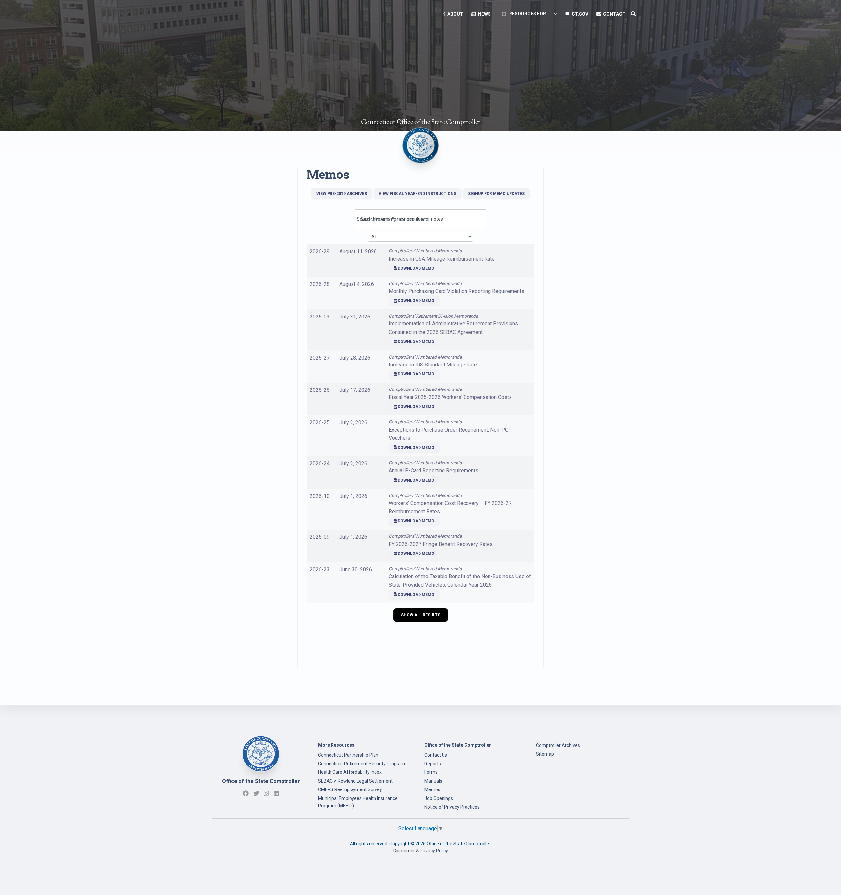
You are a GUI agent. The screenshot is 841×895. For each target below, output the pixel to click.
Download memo (415, 268)
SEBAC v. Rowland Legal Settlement (355, 781)
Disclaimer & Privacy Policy (420, 850)
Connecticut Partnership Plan (348, 755)
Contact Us (435, 755)
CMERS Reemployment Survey (350, 789)
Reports (432, 763)
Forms (431, 772)
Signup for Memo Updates (496, 193)
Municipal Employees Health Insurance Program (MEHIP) (358, 802)
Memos (432, 789)
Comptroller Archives (558, 745)
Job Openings (438, 798)
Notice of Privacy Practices (452, 807)
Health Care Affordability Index (350, 772)
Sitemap (545, 754)
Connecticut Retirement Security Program (361, 763)
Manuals (433, 781)
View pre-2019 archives (341, 193)
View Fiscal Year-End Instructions (417, 193)
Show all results (420, 615)
